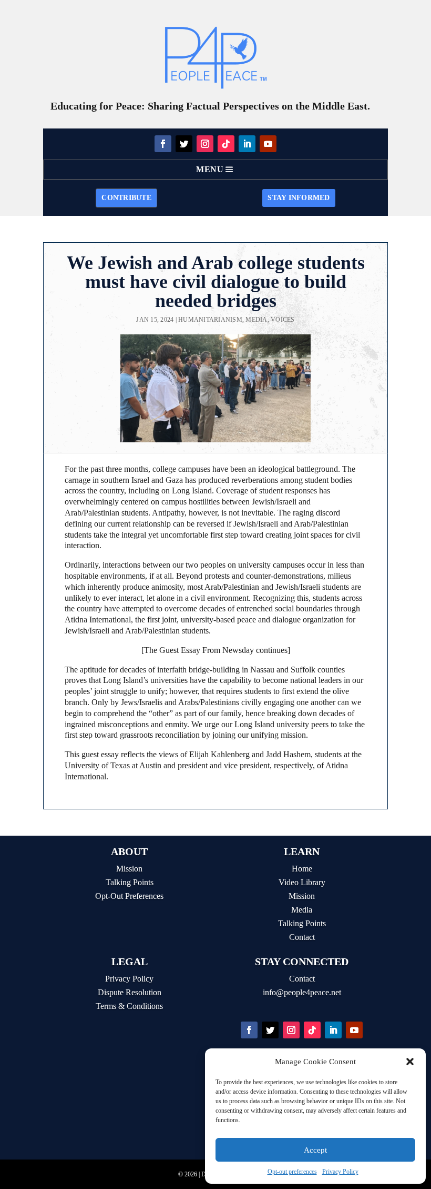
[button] (410, 1061)
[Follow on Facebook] (163, 143)
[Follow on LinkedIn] (247, 143)
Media (256, 319)
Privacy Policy (340, 1171)
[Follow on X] (184, 143)
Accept (315, 1150)
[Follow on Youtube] (268, 143)
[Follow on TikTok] (226, 143)
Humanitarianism (210, 319)
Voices (283, 319)
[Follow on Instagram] (205, 143)
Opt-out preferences (292, 1171)
